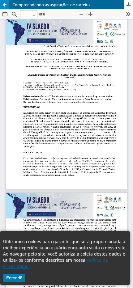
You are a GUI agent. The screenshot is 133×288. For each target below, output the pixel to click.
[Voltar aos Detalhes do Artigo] (4, 4)
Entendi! (14, 277)
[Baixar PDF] (128, 4)
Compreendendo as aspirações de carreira (51, 4)
